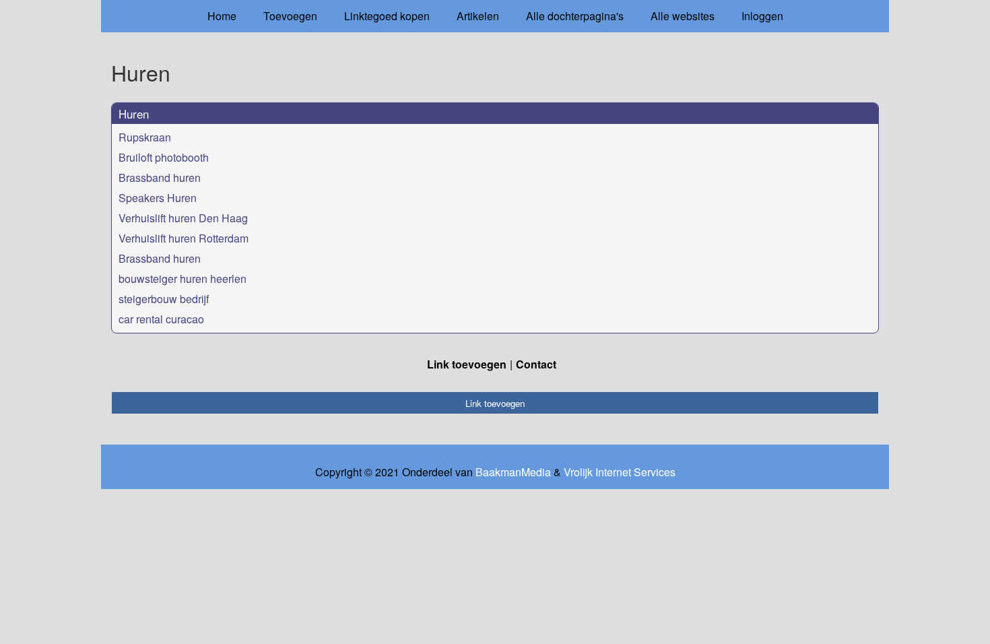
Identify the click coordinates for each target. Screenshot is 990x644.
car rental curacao (161, 319)
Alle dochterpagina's (575, 16)
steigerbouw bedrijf (164, 299)
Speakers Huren (158, 197)
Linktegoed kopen (387, 16)
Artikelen (478, 16)
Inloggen (762, 16)
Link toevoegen (466, 364)
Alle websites (683, 16)
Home (221, 16)
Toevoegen (290, 16)
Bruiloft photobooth (164, 157)
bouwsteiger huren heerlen (182, 278)
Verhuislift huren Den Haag (183, 218)
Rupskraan (145, 137)
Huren (134, 113)
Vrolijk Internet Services (619, 472)
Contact (536, 364)
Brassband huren (160, 177)
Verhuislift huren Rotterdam (184, 238)
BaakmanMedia (513, 472)
